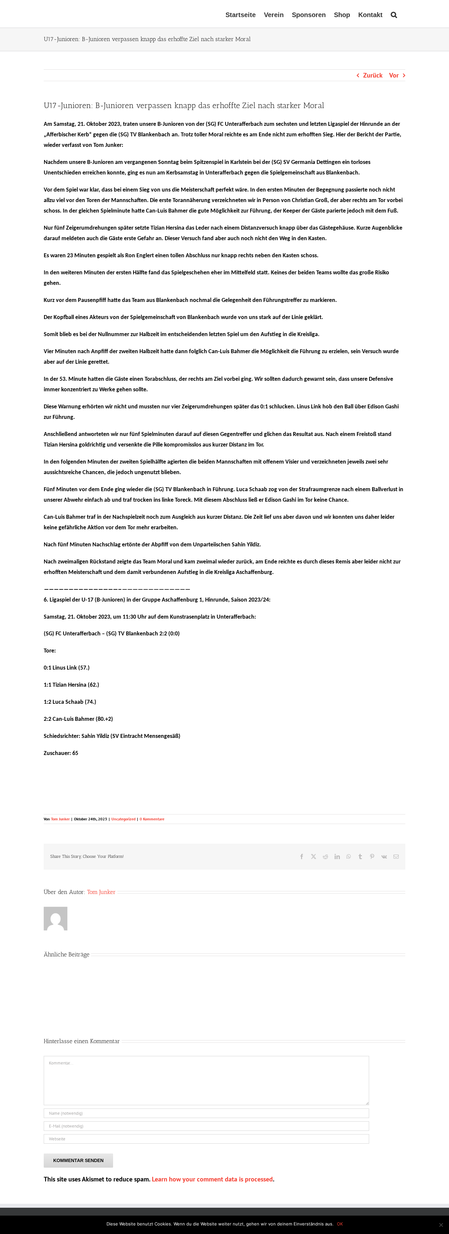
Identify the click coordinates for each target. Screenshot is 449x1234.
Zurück (373, 75)
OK (340, 1223)
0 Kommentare (152, 818)
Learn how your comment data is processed (212, 1179)
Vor (394, 75)
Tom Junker (60, 818)
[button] (394, 14)
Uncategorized (123, 818)
